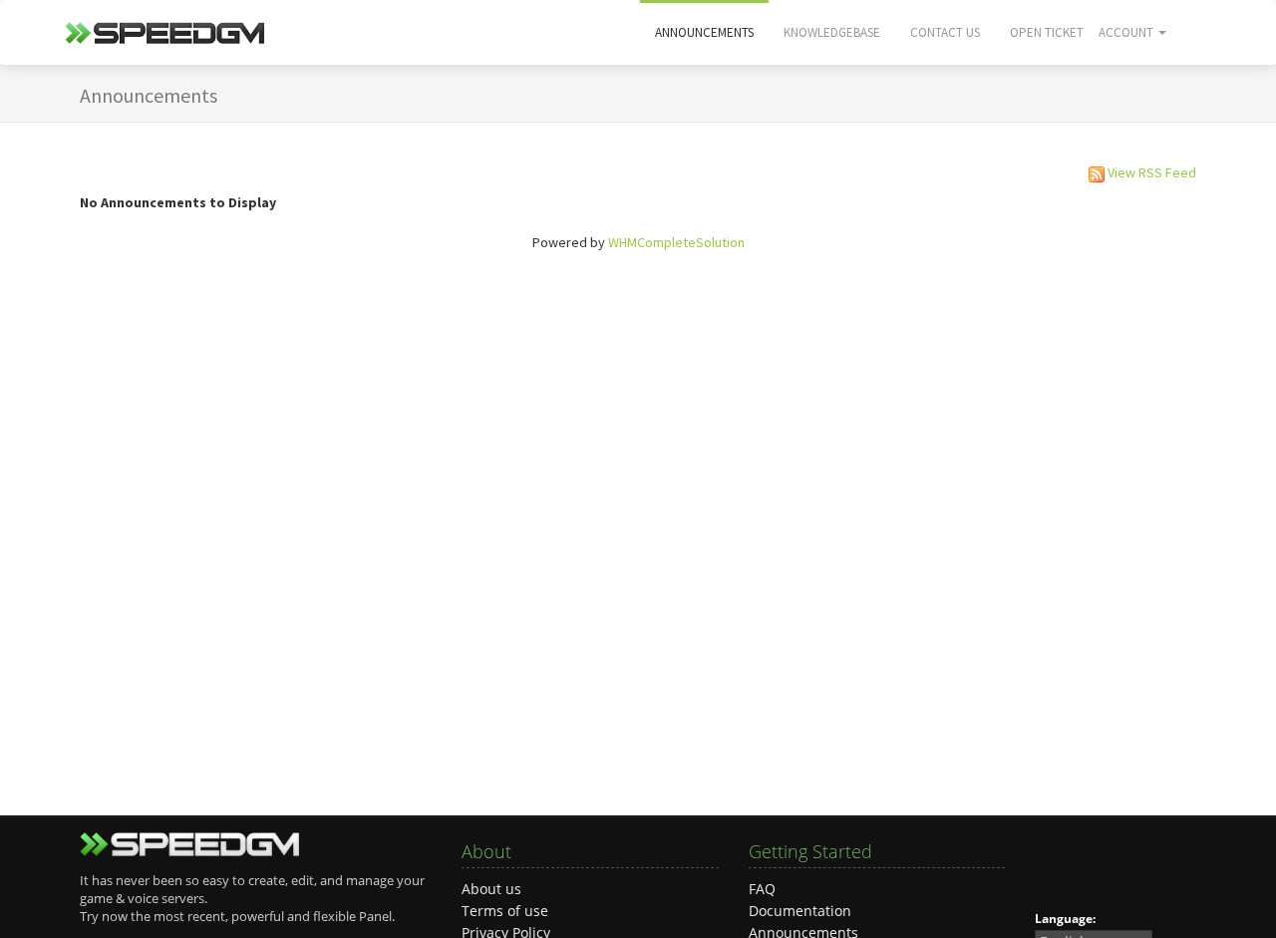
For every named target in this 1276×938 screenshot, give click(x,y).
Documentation (800, 910)
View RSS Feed (1152, 172)
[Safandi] (164, 39)
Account (1127, 32)
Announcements (704, 32)
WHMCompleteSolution (676, 242)
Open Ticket (1047, 32)
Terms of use (505, 910)
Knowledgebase (832, 32)
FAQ (762, 888)
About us (491, 888)
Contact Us (945, 32)
